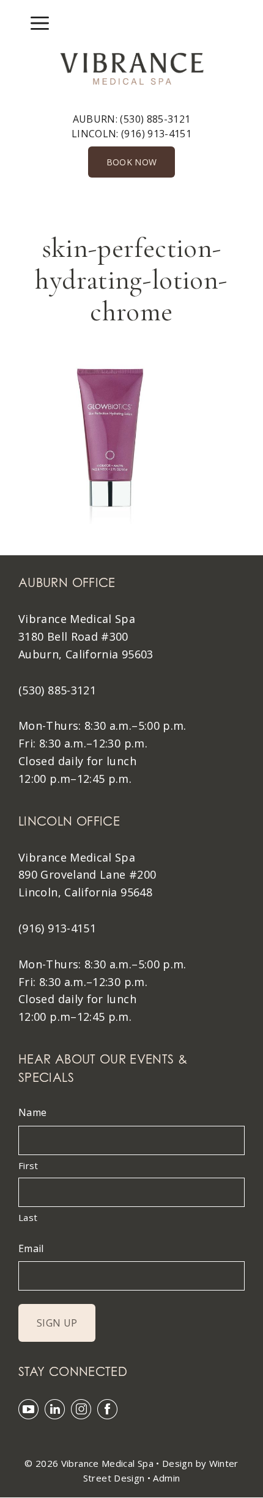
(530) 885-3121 (155, 119)
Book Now (131, 162)
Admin (166, 1478)
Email (31, 1248)
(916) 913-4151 (156, 133)
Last (27, 1217)
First (28, 1165)
